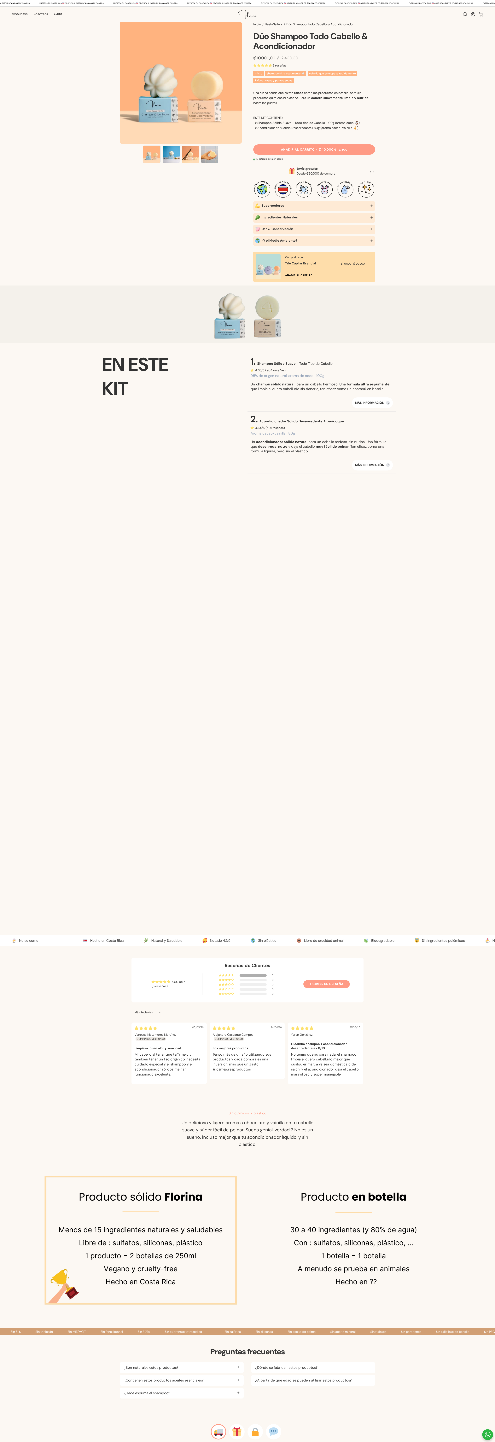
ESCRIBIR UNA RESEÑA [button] (326, 984)
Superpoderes (272, 206)
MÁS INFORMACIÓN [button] (371, 403)
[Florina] (247, 14)
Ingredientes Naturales (279, 217)
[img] (146, 1029)
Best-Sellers (273, 24)
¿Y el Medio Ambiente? (279, 241)
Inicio (257, 24)
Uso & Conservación (277, 229)
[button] (41, 14)
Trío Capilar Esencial (300, 263)
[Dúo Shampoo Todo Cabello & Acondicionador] (151, 154)
